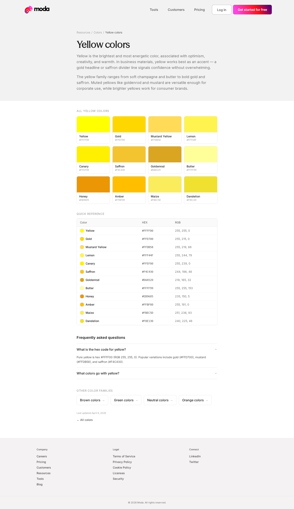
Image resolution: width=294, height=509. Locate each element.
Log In (221, 10)
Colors (98, 32)
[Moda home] (37, 9)
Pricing (199, 10)
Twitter (194, 462)
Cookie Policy (122, 467)
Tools (154, 10)
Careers (42, 456)
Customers (176, 10)
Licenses (119, 473)
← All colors (85, 419)
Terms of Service (124, 456)
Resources (83, 32)
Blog (40, 484)
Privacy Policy (122, 462)
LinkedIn (195, 456)
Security (118, 478)
